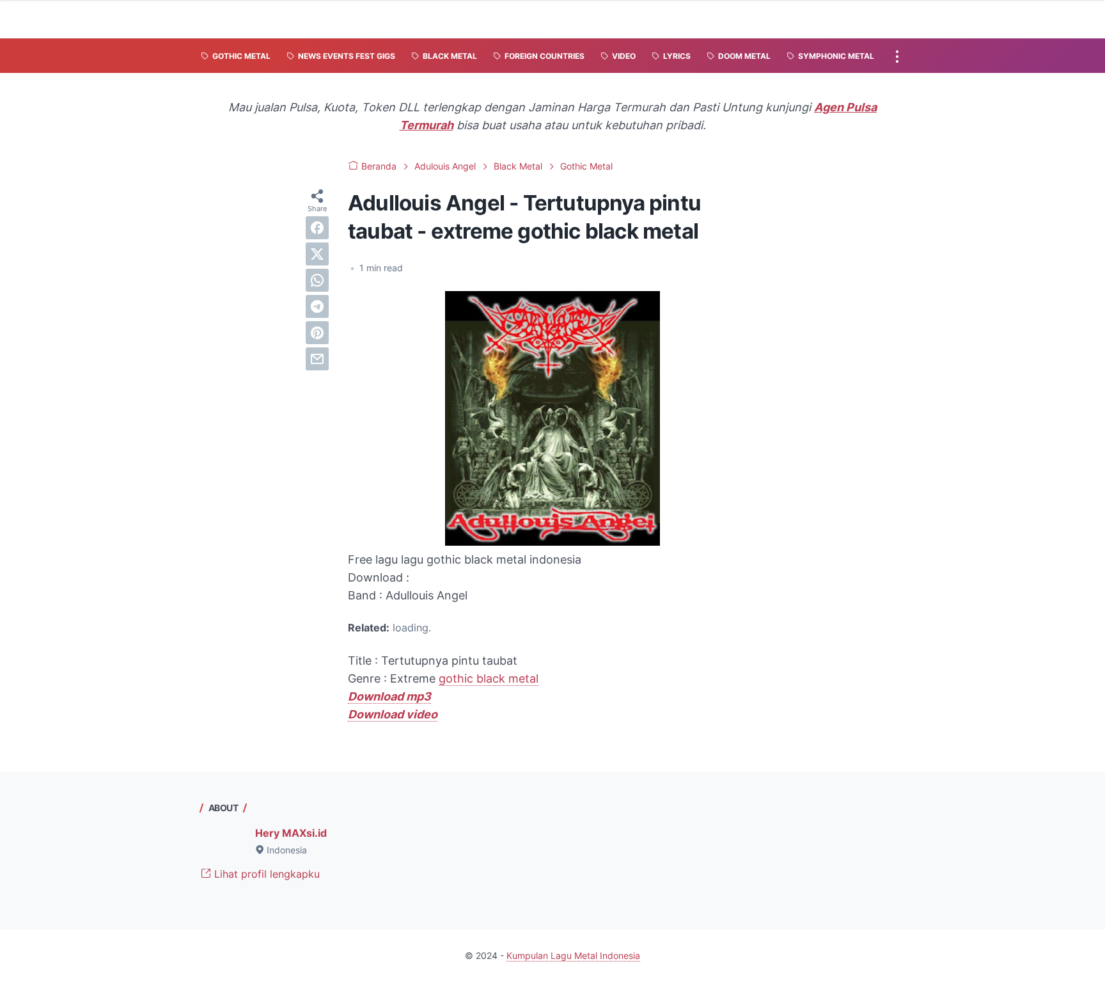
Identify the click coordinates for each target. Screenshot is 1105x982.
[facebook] (317, 227)
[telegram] (317, 306)
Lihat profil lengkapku (265, 873)
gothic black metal (488, 678)
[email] (317, 358)
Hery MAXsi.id (291, 833)
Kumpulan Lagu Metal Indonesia (573, 955)
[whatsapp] (317, 280)
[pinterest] (317, 332)
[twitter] (317, 253)
